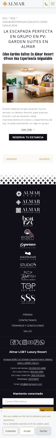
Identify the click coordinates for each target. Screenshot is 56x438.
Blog (12, 18)
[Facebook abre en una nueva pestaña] (13, 342)
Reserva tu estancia (28, 137)
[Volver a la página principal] (13, 3)
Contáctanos (28, 320)
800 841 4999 (36, 371)
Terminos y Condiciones (27, 325)
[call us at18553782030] (46, 4)
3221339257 (33, 379)
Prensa (28, 314)
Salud (28, 331)
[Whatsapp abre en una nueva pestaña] (42, 342)
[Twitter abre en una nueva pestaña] (19, 342)
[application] (28, 424)
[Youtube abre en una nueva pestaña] (30, 342)
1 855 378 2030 (38, 375)
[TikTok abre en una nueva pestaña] (36, 342)
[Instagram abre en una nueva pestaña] (24, 342)
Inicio (4, 18)
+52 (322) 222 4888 (37, 368)
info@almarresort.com (31, 384)
